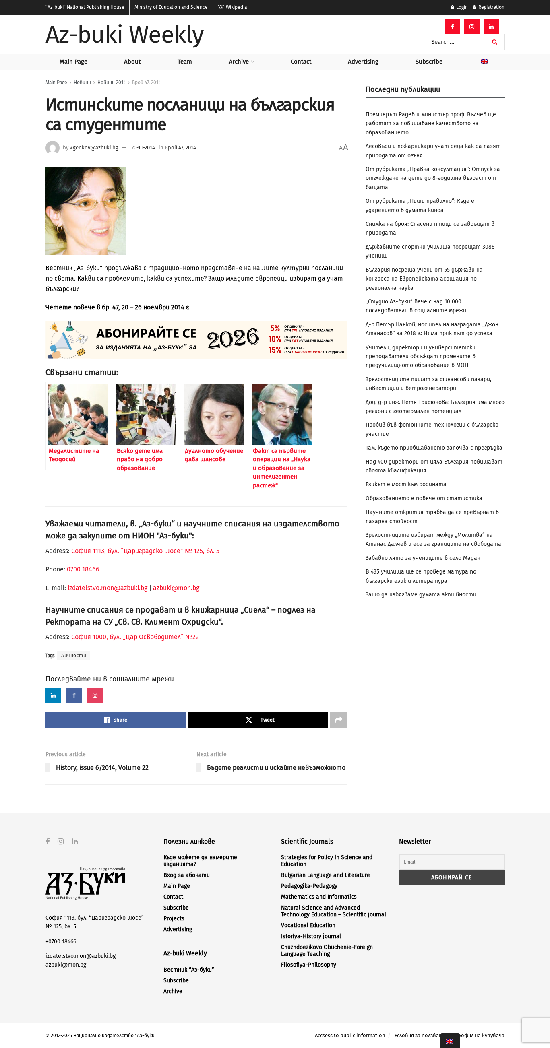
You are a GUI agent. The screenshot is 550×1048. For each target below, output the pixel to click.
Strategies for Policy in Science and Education (326, 861)
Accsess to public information (350, 1035)
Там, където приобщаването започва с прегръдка (434, 447)
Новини (82, 82)
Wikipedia (236, 7)
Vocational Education (308, 925)
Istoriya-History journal (311, 936)
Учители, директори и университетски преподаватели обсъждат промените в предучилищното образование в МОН (421, 356)
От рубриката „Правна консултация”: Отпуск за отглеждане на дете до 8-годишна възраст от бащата (433, 178)
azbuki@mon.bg (176, 588)
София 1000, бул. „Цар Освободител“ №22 (135, 637)
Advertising (363, 61)
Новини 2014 (111, 82)
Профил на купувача (479, 1035)
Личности (73, 655)
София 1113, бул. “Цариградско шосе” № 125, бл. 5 (144, 551)
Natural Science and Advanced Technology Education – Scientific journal (333, 911)
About (132, 61)
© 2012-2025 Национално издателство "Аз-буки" (101, 1035)
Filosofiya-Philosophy (308, 964)
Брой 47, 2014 (146, 82)
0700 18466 (83, 569)
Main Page (73, 61)
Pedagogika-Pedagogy (309, 886)
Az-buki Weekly (124, 35)
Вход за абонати (186, 875)
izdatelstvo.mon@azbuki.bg (107, 588)
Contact (301, 61)
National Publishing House (84, 7)
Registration (491, 7)
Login (461, 7)
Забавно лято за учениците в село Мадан (423, 558)
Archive (239, 61)
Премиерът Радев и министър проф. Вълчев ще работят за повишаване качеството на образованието (431, 123)
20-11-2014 (143, 147)
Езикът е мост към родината (406, 484)
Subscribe (429, 61)
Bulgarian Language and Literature (325, 875)
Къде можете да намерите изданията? (200, 861)
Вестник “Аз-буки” (188, 969)
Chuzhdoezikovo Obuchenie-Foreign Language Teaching (327, 950)
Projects (173, 918)
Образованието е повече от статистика (424, 498)
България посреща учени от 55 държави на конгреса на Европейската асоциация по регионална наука (424, 278)
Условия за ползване (420, 1035)
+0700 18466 (60, 941)
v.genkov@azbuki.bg (94, 147)
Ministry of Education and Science (171, 7)
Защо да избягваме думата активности (421, 594)
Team (185, 61)
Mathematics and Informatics (319, 896)
